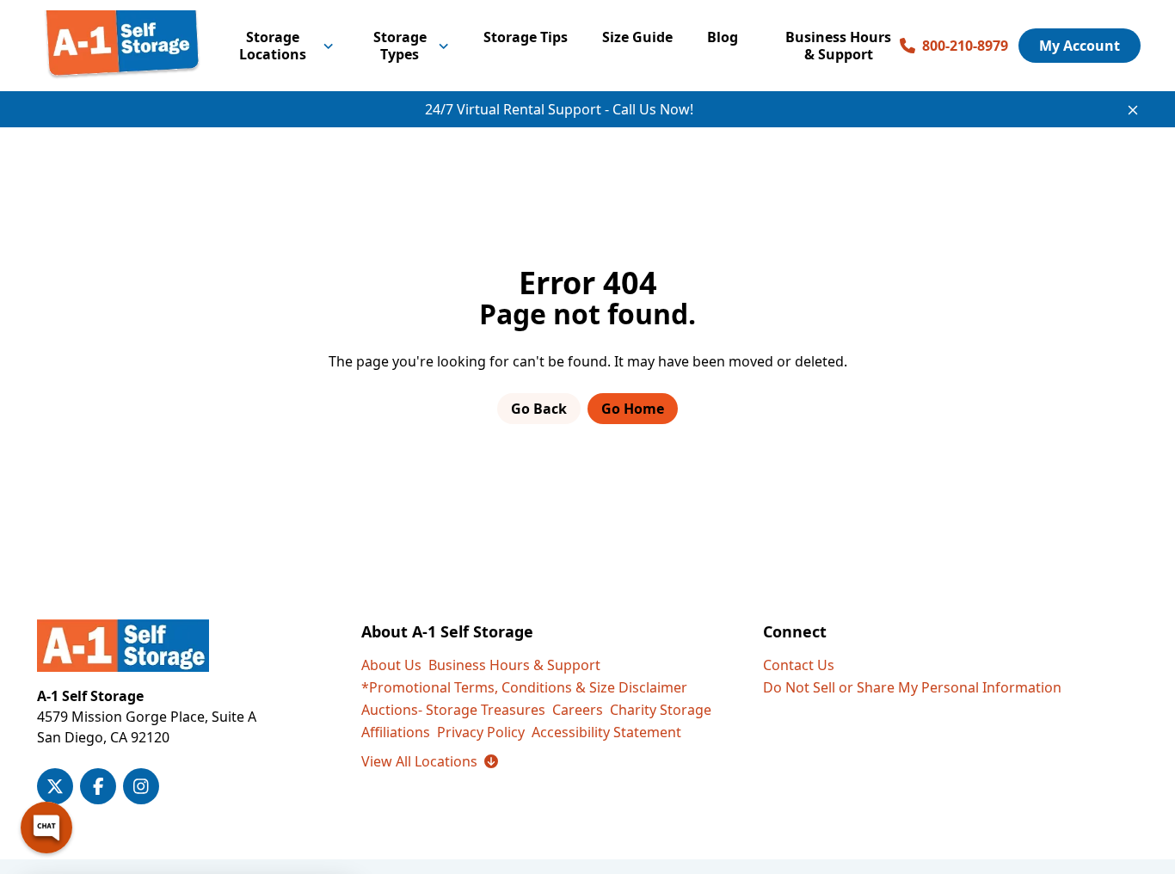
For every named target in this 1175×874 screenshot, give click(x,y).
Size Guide (637, 37)
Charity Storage (660, 709)
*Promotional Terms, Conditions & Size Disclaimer (524, 687)
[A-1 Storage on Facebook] (98, 786)
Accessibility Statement (606, 732)
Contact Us (798, 665)
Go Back (539, 408)
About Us (391, 665)
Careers (577, 709)
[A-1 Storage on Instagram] (141, 786)
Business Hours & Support (838, 46)
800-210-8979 (965, 45)
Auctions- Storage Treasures (453, 709)
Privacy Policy (481, 732)
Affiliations (395, 732)
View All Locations (429, 761)
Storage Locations (272, 46)
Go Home (632, 408)
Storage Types (400, 46)
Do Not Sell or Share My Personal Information (912, 687)
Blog (722, 37)
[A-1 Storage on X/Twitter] (55, 786)
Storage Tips (525, 37)
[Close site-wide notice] (1133, 110)
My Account (1079, 45)
